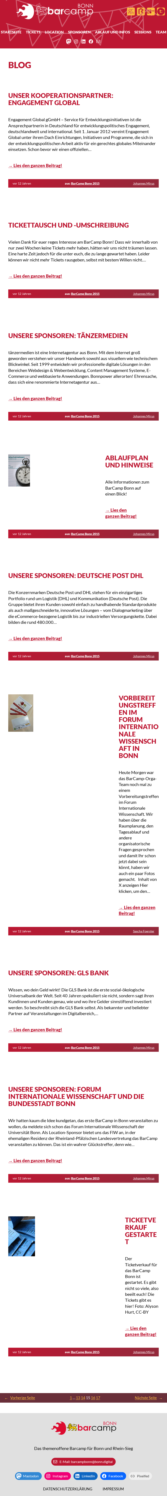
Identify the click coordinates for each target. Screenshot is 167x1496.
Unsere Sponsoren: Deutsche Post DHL (76, 575)
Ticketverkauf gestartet (141, 1230)
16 (93, 1397)
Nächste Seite (149, 1397)
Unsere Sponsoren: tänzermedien (68, 335)
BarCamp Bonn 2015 (85, 183)
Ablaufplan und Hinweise (129, 461)
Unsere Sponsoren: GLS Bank (58, 972)
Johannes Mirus (143, 183)
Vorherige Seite (19, 1397)
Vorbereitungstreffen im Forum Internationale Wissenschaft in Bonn (139, 726)
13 (78, 1397)
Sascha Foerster (143, 931)
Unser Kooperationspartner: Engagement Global (60, 99)
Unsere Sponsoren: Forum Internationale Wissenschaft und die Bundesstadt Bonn (76, 1096)
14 (83, 1397)
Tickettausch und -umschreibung (68, 225)
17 (98, 1397)
